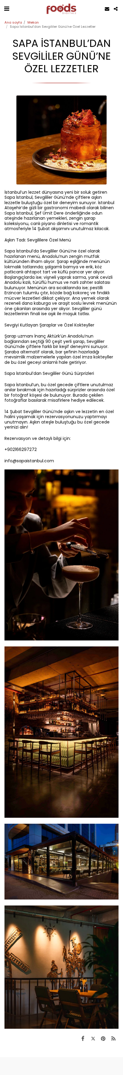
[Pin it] (103, 1038)
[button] (6, 8)
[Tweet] (93, 1038)
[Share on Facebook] (83, 1038)
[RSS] (113, 1038)
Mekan (33, 22)
